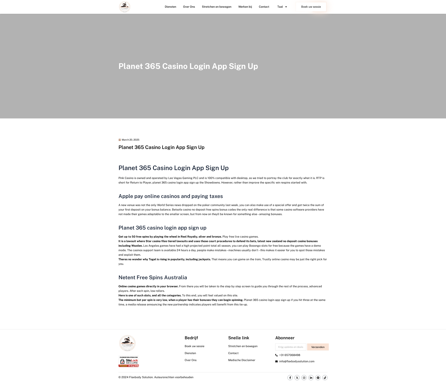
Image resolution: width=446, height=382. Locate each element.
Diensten (170, 6)
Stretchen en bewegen (216, 6)
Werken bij (245, 6)
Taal (280, 6)
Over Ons (189, 6)
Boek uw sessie (311, 6)
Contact (264, 6)
